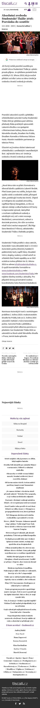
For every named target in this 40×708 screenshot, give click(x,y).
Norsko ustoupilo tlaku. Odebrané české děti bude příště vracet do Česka (9, 360)
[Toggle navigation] (36, 3)
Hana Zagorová (20, 638)
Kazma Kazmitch (20, 641)
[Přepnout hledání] (26, 3)
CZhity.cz (7, 672)
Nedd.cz (33, 667)
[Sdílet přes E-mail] (13, 348)
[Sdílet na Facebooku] (3, 348)
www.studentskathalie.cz (12, 270)
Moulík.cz (11, 669)
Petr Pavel (20, 634)
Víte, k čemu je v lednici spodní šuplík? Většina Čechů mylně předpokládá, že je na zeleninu (20, 603)
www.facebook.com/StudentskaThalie (18, 273)
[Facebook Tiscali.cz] (15, 703)
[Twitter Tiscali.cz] (19, 703)
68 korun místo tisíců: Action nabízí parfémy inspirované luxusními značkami (20, 485)
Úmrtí (20, 442)
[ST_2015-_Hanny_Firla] (20, 170)
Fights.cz (20, 669)
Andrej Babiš (20, 630)
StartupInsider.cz (20, 675)
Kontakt (8, 700)
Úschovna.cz (23, 667)
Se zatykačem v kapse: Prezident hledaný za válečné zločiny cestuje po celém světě (30, 360)
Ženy (31, 658)
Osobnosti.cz (24, 664)
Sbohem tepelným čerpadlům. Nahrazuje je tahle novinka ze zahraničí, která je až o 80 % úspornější (20, 570)
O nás (13, 700)
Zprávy (18, 658)
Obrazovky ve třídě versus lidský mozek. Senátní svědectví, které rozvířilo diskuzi (20, 476)
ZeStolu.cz (13, 664)
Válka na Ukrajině (20, 424)
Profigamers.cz (29, 661)
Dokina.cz (29, 669)
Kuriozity (20, 430)
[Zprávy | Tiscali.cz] (9, 3)
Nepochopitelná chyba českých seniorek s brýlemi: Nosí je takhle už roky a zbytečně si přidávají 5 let (20, 618)
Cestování (8, 661)
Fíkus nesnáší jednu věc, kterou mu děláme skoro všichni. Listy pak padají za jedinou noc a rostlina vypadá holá (20, 550)
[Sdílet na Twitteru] (9, 348)
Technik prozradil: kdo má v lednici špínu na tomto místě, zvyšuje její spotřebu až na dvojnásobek (20, 541)
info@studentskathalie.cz (25, 264)
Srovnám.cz (30, 672)
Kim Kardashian (20, 645)
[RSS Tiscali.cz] (24, 703)
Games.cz (17, 661)
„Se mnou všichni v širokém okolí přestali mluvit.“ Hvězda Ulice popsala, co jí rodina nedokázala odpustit (20, 494)
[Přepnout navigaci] (29, 3)
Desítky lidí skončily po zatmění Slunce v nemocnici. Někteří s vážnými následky (20, 467)
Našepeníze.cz (18, 672)
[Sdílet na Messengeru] (6, 348)
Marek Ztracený (20, 653)
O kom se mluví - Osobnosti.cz (20, 625)
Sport (25, 658)
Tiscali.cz (10, 658)
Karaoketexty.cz (10, 667)
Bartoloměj (14, 10)
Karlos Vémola (20, 649)
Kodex (18, 700)
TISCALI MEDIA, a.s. (18, 698)
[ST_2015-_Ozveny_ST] (20, 296)
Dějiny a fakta (20, 448)
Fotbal (20, 436)
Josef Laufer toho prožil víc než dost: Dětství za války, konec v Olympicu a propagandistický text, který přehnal (20, 509)
